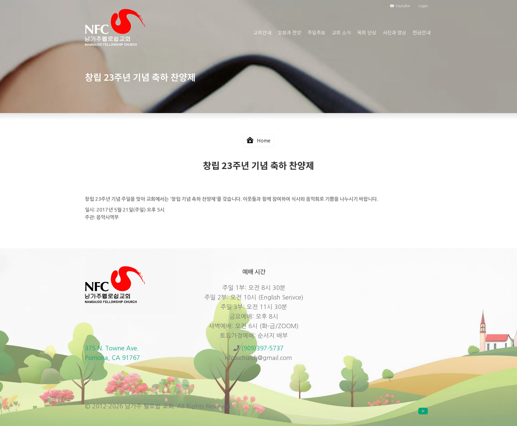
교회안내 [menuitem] (262, 32)
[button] (423, 411)
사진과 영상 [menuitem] (394, 32)
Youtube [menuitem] (402, 6)
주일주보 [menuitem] (317, 32)
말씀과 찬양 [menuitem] (289, 32)
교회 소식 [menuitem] (341, 32)
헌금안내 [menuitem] (422, 32)
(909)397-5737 (262, 348)
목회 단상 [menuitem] (366, 32)
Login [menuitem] (423, 6)
